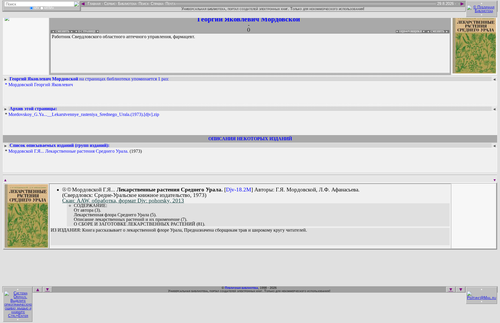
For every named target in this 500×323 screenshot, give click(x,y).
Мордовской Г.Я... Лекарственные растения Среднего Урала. (68, 151)
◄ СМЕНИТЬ (60, 31)
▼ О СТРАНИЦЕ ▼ (87, 31)
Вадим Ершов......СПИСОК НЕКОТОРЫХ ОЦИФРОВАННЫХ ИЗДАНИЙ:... (191, 73)
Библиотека (126, 3)
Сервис (109, 3)
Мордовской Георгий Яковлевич (40, 84)
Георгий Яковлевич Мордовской (248, 19)
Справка (156, 3)
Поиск (142, 3)
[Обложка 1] (26, 246)
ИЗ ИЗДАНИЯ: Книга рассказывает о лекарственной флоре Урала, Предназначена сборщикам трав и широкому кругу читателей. (179, 230)
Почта (169, 3)
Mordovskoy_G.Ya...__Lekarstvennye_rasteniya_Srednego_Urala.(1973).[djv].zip (83, 114)
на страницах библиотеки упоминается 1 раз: (89, 78)
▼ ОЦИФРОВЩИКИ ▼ (410, 31)
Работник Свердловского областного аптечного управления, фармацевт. (123, 36)
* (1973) (73, 151)
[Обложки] (474, 72)
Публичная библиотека (241, 287)
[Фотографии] (25, 72)
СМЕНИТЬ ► (440, 31)
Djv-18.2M (238, 190)
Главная (94, 3)
